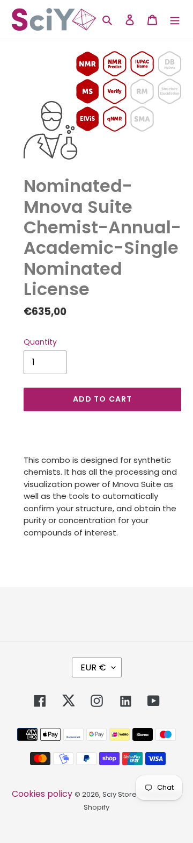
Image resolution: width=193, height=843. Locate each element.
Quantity (40, 342)
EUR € (93, 667)
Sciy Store (119, 794)
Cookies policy (42, 794)
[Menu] (175, 19)
